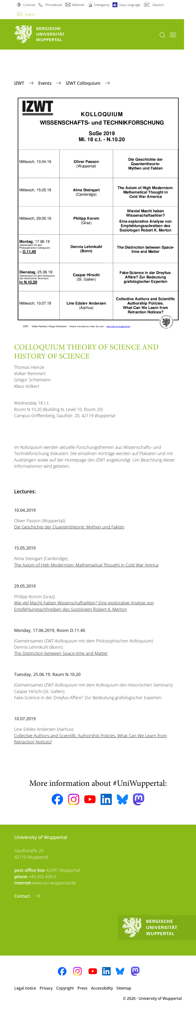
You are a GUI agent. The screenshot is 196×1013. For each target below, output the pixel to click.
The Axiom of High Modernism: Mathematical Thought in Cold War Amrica (86, 565)
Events (45, 83)
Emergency (101, 5)
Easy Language (130, 5)
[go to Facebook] (57, 799)
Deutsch (158, 5)
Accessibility (102, 988)
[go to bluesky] (122, 799)
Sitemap (123, 988)
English (30, 14)
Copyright (65, 988)
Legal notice (25, 988)
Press (82, 988)
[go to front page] (47, 34)
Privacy (46, 988)
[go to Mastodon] (138, 799)
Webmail (78, 5)
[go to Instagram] (73, 799)
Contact (22, 896)
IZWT (19, 83)
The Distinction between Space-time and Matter (61, 653)
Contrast (29, 5)
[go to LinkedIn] (106, 799)
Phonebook (53, 5)
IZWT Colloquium (84, 83)
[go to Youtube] (90, 799)
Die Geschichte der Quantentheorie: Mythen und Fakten (69, 527)
